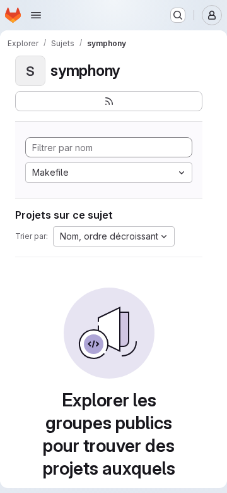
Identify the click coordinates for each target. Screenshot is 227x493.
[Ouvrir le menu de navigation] (36, 15)
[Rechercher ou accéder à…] (177, 15)
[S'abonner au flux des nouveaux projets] (108, 101)
